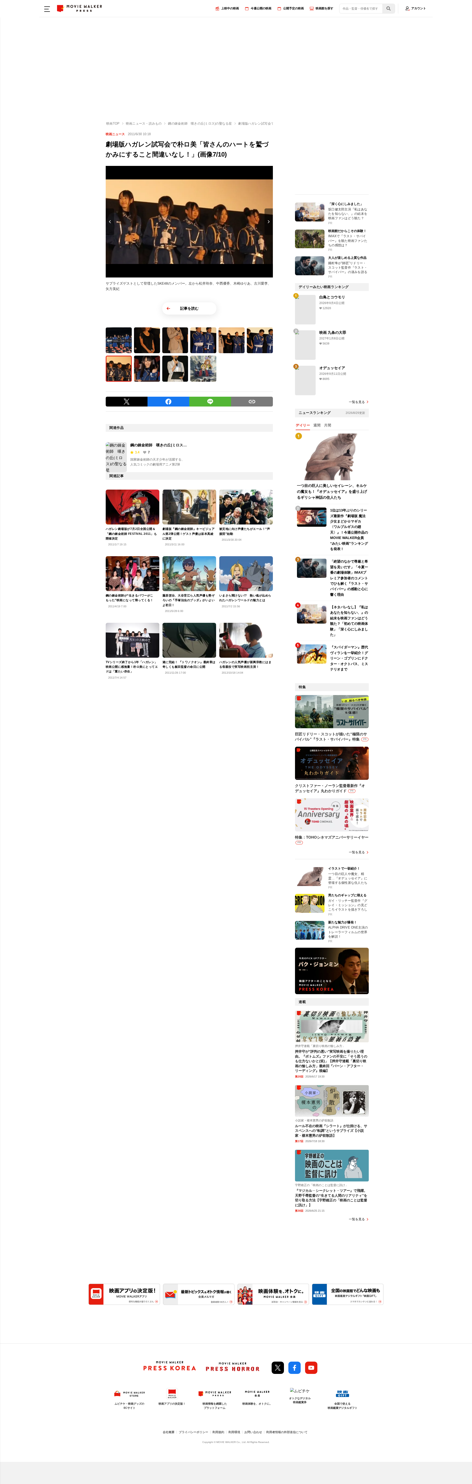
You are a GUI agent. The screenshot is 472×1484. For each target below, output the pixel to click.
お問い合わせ (253, 1432)
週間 (317, 425)
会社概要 (169, 1432)
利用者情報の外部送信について (287, 1432)
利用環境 (234, 1432)
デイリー (303, 425)
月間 (327, 425)
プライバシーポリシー (193, 1432)
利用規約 (218, 1432)
